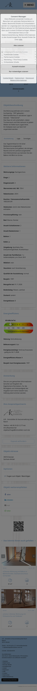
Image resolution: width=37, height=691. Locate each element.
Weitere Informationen (18, 80)
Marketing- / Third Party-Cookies (16, 60)
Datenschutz (19, 78)
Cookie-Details (8, 78)
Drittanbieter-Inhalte (11, 62)
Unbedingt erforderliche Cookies (16, 52)
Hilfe (20, 39)
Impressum (30, 78)
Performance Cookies (12, 57)
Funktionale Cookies (11, 55)
